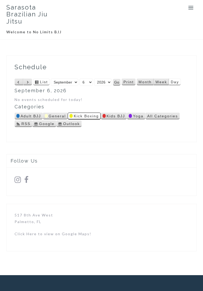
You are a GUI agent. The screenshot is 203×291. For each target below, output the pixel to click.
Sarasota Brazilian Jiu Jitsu (27, 14)
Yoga (138, 116)
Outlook (71, 124)
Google (46, 124)
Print (129, 82)
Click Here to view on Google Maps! (53, 234)
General (57, 116)
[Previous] (19, 81)
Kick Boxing (86, 116)
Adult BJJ (31, 116)
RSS (25, 124)
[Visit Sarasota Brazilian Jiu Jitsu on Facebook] (26, 181)
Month (145, 82)
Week (161, 82)
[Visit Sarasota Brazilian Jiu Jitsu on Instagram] (18, 181)
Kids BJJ (116, 116)
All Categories (162, 116)
